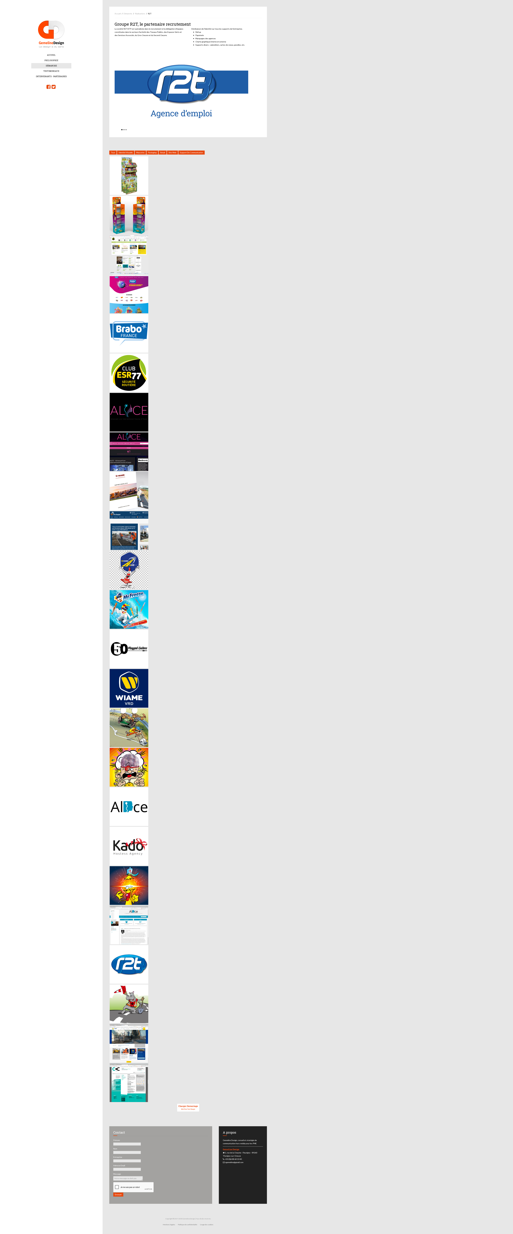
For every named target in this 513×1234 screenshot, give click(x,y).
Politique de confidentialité (187, 1225)
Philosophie (51, 60)
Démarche (51, 65)
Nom (115, 1148)
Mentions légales (169, 1225)
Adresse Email (119, 1165)
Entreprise (117, 1157)
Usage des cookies (206, 1225)
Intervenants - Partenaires (51, 76)
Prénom (116, 1140)
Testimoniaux (51, 71)
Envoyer (118, 1194)
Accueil (51, 55)
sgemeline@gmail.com (234, 1162)
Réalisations (140, 13)
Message (117, 1174)
